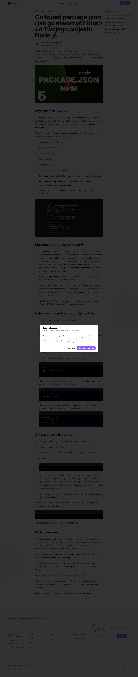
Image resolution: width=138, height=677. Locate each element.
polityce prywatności (73, 342)
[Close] (95, 327)
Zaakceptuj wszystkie (86, 348)
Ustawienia (71, 348)
